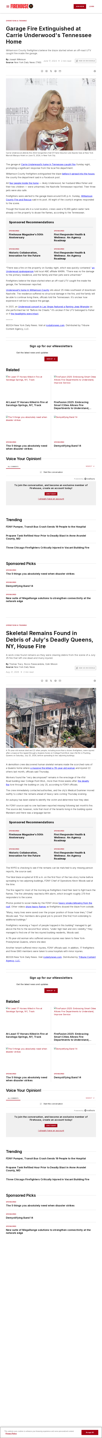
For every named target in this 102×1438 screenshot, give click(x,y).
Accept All (90, 1432)
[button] (8, 6)
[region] (51, 472)
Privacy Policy (11, 1434)
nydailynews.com (55, 325)
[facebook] (42, 71)
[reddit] (55, 71)
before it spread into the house (78, 173)
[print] (95, 71)
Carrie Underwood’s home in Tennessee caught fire (48, 164)
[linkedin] (46, 71)
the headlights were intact (24, 313)
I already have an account (51, 499)
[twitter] (51, 71)
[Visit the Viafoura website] (89, 479)
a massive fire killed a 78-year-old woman (52, 768)
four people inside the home (24, 183)
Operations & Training (16, 21)
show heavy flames (36, 906)
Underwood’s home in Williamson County (27, 290)
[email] (60, 71)
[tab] (13, 466)
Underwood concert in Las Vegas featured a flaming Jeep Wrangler (53, 306)
